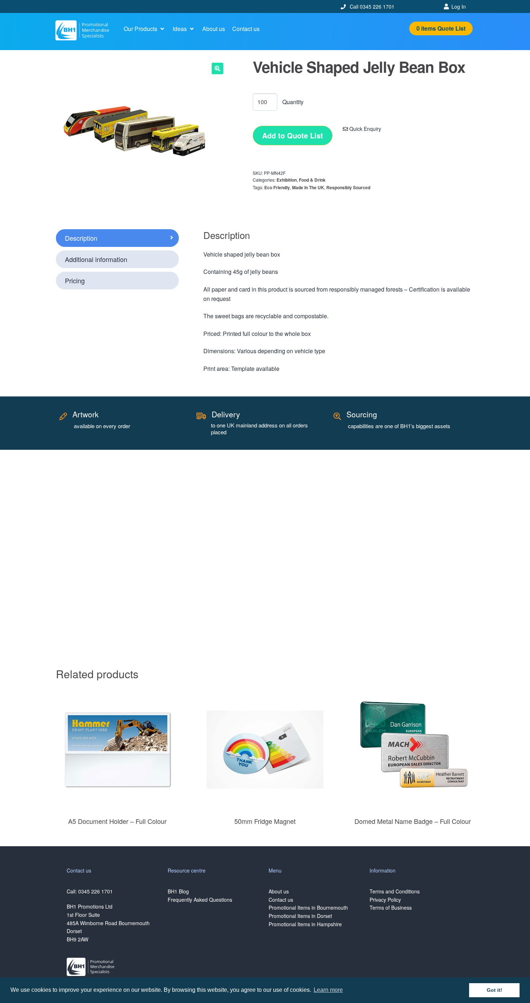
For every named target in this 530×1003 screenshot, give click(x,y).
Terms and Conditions (395, 891)
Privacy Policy (385, 899)
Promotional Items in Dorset (300, 915)
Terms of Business (391, 907)
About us (279, 891)
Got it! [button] (494, 990)
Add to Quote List (292, 135)
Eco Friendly (277, 187)
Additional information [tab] (96, 259)
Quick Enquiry (364, 128)
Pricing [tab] (75, 280)
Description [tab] (81, 238)
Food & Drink (312, 180)
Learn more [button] (328, 990)
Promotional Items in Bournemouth (308, 907)
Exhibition (287, 180)
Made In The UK (308, 187)
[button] (144, 28)
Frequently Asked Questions (200, 899)
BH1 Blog (178, 891)
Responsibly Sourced (348, 187)
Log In (458, 6)
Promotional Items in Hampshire (305, 924)
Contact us (281, 899)
